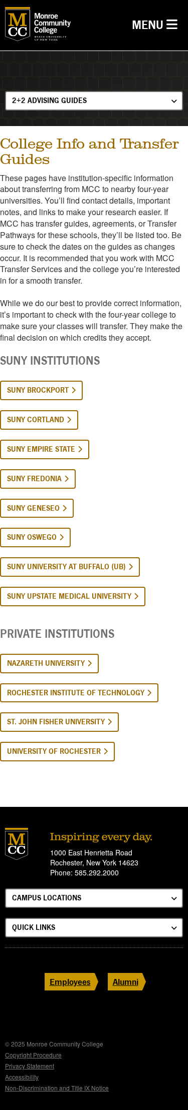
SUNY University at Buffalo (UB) (66, 566)
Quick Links (33, 927)
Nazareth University (46, 663)
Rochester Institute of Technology (75, 692)
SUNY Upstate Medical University (69, 596)
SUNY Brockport (38, 390)
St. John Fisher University (56, 721)
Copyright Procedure (33, 1054)
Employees (70, 981)
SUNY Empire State (41, 449)
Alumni (125, 981)
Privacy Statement (29, 1065)
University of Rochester (54, 751)
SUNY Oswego (32, 537)
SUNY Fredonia (34, 478)
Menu (157, 24)
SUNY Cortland (35, 419)
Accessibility (22, 1076)
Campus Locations (46, 897)
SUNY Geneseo (33, 508)
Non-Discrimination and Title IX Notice (57, 1087)
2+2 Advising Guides (49, 100)
